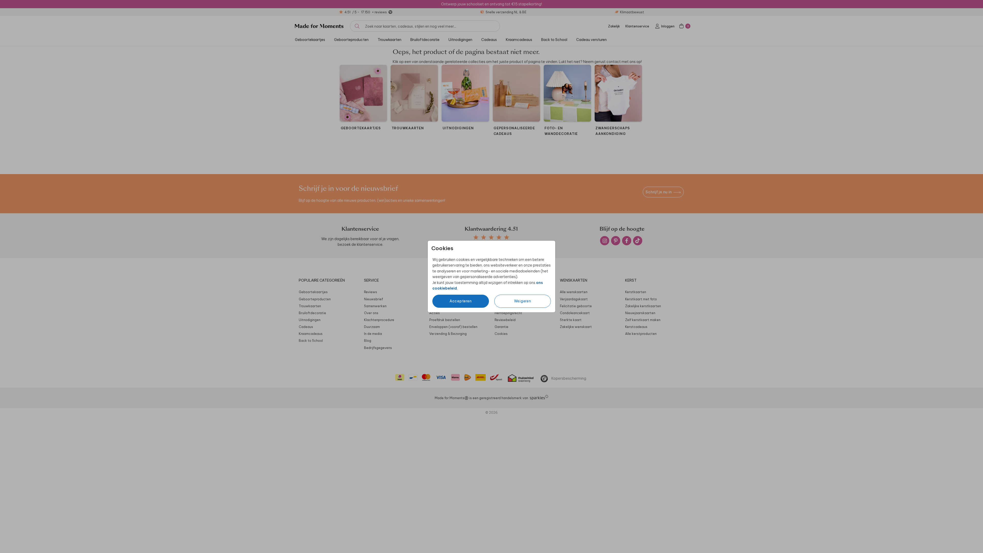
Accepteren (461, 301)
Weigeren (522, 301)
